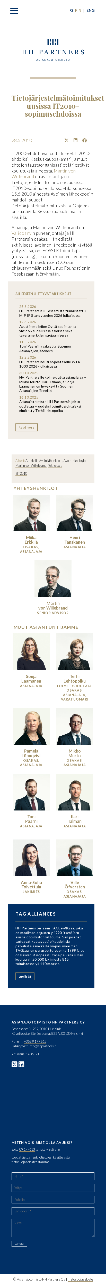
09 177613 (27, 1149)
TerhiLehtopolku (75, 678)
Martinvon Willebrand (53, 605)
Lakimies (31, 892)
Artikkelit (31, 461)
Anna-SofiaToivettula (31, 884)
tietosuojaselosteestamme (31, 1162)
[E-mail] (89, 140)
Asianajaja (75, 547)
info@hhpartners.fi (43, 1046)
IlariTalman (75, 819)
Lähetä (19, 1243)
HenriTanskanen (74, 539)
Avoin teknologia (75, 461)
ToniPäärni (31, 819)
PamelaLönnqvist (31, 753)
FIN (78, 10)
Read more (26, 427)
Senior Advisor (53, 613)
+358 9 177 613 (35, 1041)
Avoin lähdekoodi (50, 461)
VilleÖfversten (75, 884)
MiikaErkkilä (31, 539)
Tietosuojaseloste (80, 1279)
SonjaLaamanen (31, 678)
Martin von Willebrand (31, 465)
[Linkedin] (73, 140)
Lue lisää (25, 976)
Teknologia (55, 465)
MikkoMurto (74, 753)
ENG (90, 10)
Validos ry (21, 233)
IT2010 (22, 473)
